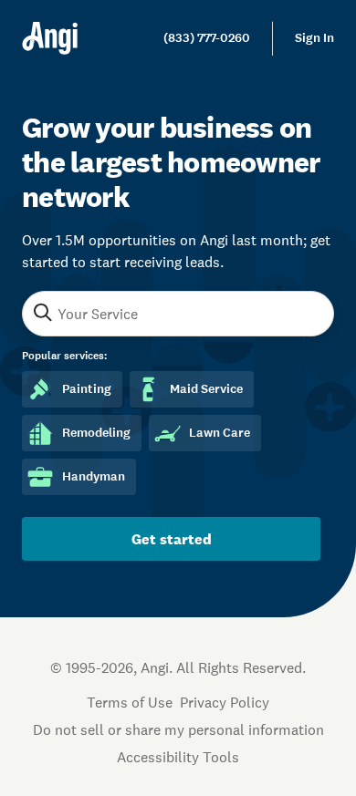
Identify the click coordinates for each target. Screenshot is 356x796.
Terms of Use (130, 702)
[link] (206, 38)
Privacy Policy (224, 702)
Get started (171, 539)
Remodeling (96, 432)
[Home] (50, 38)
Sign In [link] (314, 38)
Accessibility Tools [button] (178, 757)
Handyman (93, 476)
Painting (86, 389)
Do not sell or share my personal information (178, 729)
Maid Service (206, 389)
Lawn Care (219, 432)
